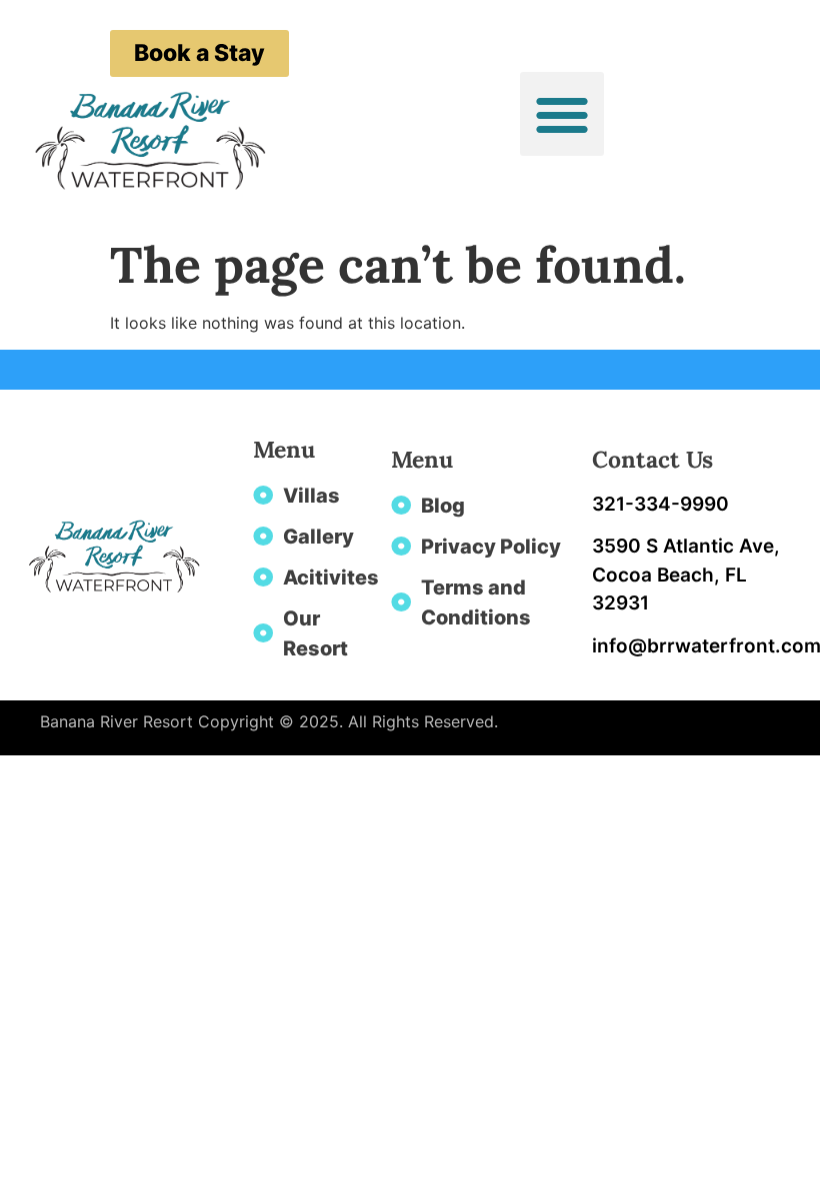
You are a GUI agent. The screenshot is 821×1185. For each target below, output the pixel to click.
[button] (562, 114)
